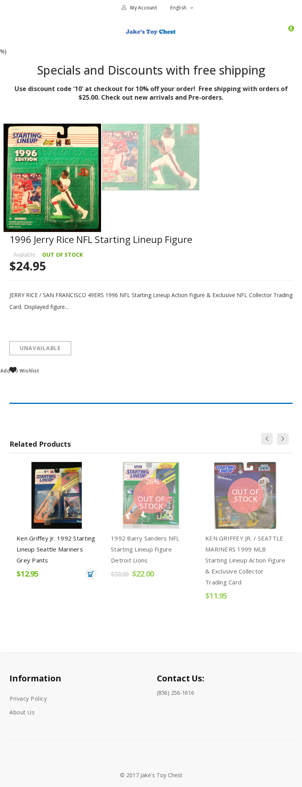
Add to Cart (91, 574)
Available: (25, 254)
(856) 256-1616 (175, 692)
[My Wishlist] (274, 35)
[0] (287, 35)
